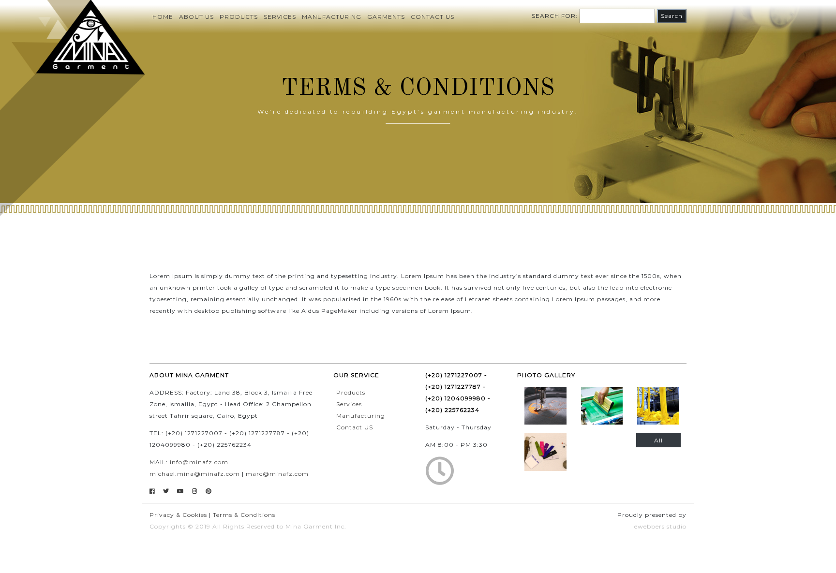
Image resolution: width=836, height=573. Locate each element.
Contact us (432, 16)
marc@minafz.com (277, 473)
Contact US (354, 427)
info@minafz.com (199, 462)
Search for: (555, 15)
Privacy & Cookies (178, 514)
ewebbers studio (660, 526)
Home (162, 16)
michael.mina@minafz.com (194, 473)
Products (239, 16)
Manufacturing (331, 16)
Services (280, 16)
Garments (386, 16)
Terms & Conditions (244, 514)
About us (196, 16)
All (658, 440)
